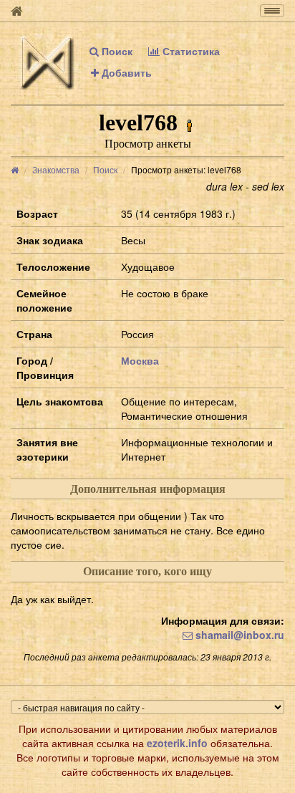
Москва (140, 360)
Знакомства (55, 169)
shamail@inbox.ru (238, 635)
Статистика (190, 51)
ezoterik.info (177, 743)
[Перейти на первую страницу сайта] (16, 10)
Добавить (125, 72)
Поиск (115, 51)
